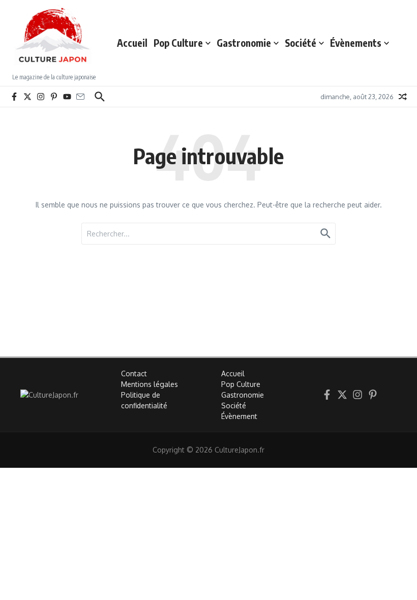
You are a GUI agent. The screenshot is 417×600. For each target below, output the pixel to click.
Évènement (239, 416)
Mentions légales (149, 384)
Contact (134, 373)
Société (300, 43)
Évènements (355, 43)
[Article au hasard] (403, 97)
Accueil (132, 43)
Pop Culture (178, 43)
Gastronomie (244, 43)
